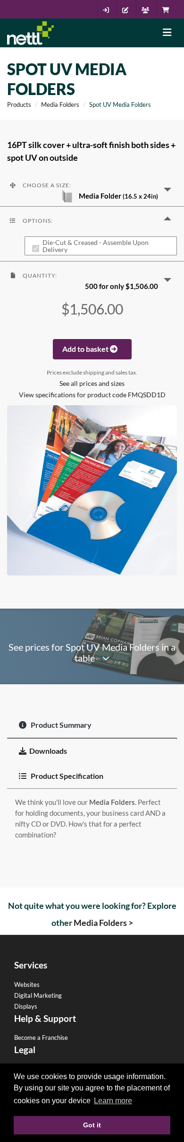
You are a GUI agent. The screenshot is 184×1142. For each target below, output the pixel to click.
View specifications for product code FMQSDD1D (92, 395)
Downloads (48, 750)
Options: (37, 220)
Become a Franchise (41, 1037)
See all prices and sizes (92, 383)
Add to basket (86, 348)
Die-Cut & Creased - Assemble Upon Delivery (95, 246)
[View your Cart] (168, 10)
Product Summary (60, 724)
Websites (27, 984)
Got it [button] (92, 1125)
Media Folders (60, 104)
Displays (25, 1006)
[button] (92, 188)
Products (19, 104)
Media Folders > (103, 922)
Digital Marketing (38, 995)
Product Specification (66, 775)
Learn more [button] (113, 1101)
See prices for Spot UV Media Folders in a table (92, 652)
